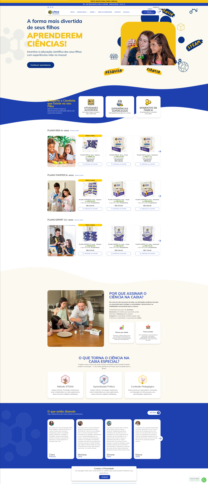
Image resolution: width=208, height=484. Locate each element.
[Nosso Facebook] (50, 7)
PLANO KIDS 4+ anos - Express (90, 155)
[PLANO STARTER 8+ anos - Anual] (118, 189)
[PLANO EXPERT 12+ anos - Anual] (118, 234)
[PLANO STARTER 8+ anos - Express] (90, 189)
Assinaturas (81, 12)
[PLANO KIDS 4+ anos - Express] (90, 144)
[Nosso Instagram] (48, 7)
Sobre (92, 12)
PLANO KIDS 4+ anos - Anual (119, 155)
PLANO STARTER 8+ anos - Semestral (147, 199)
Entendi (105, 477)
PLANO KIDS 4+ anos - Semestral (147, 155)
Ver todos (153, 412)
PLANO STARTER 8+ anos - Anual (118, 199)
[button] (159, 151)
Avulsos (126, 12)
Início (73, 12)
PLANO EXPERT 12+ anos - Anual (118, 244)
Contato (117, 12)
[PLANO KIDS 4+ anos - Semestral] (147, 144)
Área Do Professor (105, 12)
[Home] (53, 12)
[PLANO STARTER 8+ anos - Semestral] (147, 189)
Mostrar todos (74, 130)
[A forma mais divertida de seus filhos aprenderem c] (104, 81)
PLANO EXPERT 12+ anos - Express (90, 244)
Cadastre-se (156, 7)
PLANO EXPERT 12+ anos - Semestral (147, 244)
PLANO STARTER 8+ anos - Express (90, 199)
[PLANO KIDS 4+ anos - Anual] (118, 144)
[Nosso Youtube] (52, 7)
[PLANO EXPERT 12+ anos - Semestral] (147, 234)
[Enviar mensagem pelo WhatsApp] (203, 479)
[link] (149, 12)
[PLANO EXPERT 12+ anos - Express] (90, 234)
